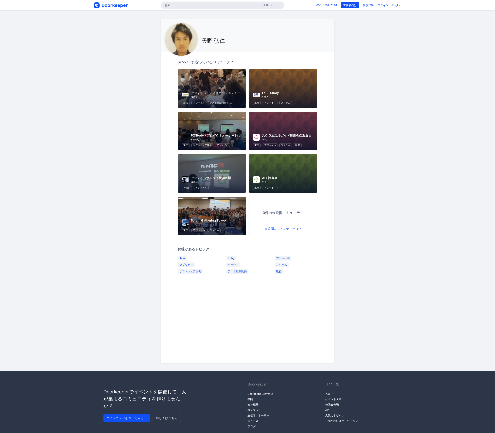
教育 (279, 271)
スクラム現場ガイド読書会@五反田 (287, 135)
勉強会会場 (332, 404)
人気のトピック (334, 415)
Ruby (231, 258)
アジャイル (199, 102)
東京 (185, 102)
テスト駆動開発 (218, 102)
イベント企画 (333, 399)
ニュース (253, 420)
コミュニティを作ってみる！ (127, 418)
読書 (297, 145)
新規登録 (368, 5)
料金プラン (254, 410)
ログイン (383, 5)
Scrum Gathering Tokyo (208, 220)
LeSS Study (270, 93)
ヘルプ (329, 393)
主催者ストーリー (258, 415)
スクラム (285, 102)
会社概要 (253, 404)
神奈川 (186, 187)
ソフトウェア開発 (202, 145)
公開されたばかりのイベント (342, 420)
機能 (250, 399)
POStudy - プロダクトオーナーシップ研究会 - (223, 135)
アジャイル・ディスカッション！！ (215, 93)
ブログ (252, 426)
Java (182, 258)
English (396, 5)
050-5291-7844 (326, 5)
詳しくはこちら (167, 418)
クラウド (233, 264)
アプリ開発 (186, 264)
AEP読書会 (269, 178)
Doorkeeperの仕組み (260, 393)
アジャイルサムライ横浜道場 (211, 178)
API (327, 410)
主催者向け (350, 5)
